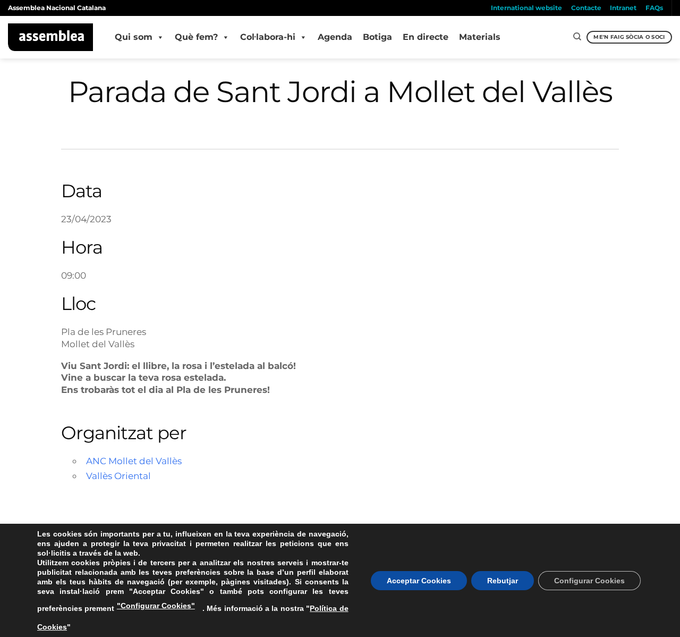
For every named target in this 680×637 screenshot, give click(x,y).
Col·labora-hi (267, 37)
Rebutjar (502, 580)
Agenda (335, 37)
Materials (479, 37)
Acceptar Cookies (419, 580)
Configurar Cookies (589, 580)
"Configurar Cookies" (156, 605)
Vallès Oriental (118, 475)
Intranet (623, 8)
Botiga (377, 37)
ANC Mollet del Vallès (134, 460)
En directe (425, 37)
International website (526, 8)
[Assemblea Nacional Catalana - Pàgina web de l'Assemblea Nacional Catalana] (51, 37)
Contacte (586, 8)
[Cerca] (577, 36)
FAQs (654, 8)
